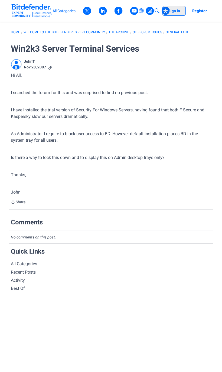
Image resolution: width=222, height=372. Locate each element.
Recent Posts (23, 272)
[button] (16, 64)
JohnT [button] (29, 61)
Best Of (18, 288)
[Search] (157, 11)
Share (18, 202)
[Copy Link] (50, 67)
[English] (32, 11)
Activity (18, 280)
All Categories (24, 263)
